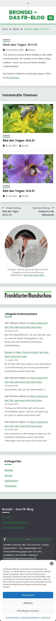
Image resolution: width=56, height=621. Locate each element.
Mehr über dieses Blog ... (34, 275)
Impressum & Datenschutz (15, 522)
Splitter (6, 39)
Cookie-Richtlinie (13, 617)
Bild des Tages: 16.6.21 (19, 140)
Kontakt (6, 517)
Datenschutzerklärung (30, 617)
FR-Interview (12, 77)
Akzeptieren (28, 595)
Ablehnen (28, 603)
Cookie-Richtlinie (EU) (13, 527)
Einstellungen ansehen (28, 610)
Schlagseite (11, 485)
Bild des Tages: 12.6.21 (19, 191)
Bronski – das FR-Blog (27, 15)
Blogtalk (9, 470)
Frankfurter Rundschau (16, 539)
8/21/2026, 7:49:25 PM (40, 539)
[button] (51, 563)
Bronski (31, 50)
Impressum (46, 617)
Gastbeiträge (11, 480)
